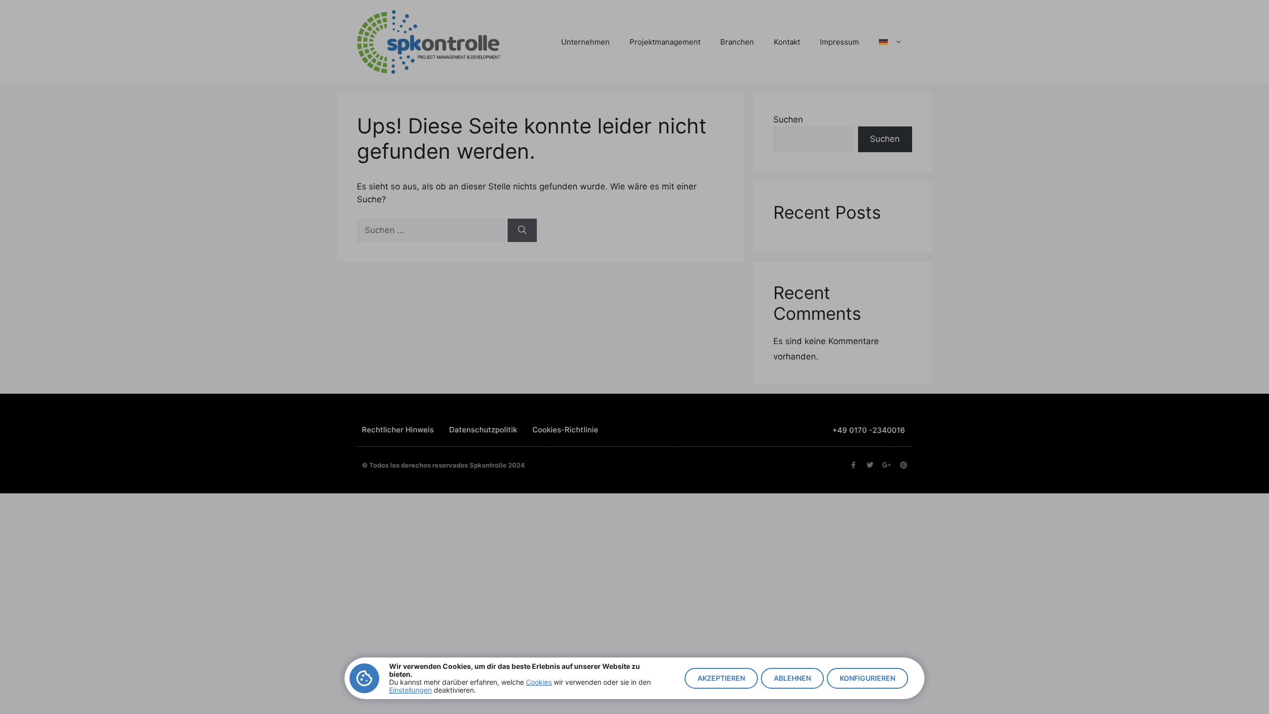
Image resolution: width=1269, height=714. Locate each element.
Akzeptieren (721, 678)
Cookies (539, 682)
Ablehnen (792, 678)
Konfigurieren (867, 678)
